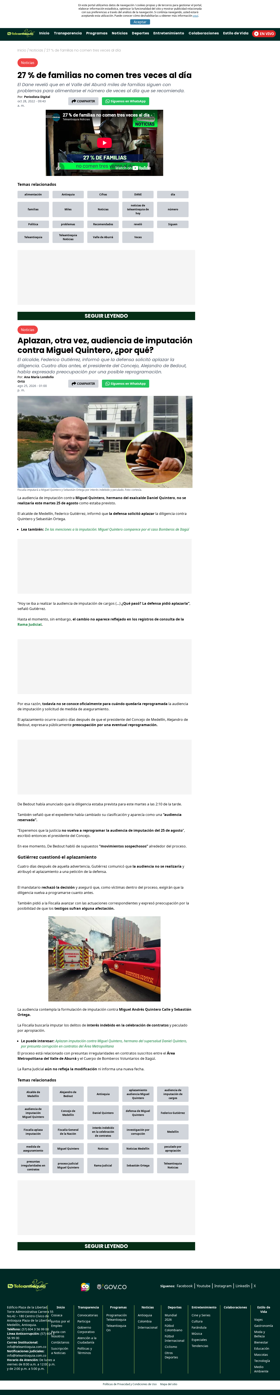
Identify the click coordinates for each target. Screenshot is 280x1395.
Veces (138, 237)
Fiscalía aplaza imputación (33, 1132)
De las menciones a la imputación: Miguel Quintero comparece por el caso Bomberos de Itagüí (117, 529)
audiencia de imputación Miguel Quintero (33, 1113)
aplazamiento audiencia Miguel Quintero (138, 1094)
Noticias (120, 33)
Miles (68, 209)
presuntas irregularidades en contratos (33, 1165)
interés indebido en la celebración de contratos (103, 1132)
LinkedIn (243, 1285)
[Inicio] (28, 1285)
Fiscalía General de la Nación (68, 1132)
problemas (68, 224)
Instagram (223, 1285)
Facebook (185, 1285)
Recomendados (103, 224)
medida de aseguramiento (33, 1148)
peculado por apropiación (172, 1148)
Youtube (203, 1285)
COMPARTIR (86, 101)
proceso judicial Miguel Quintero (68, 1165)
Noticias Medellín (137, 1148)
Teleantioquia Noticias (68, 237)
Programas (96, 33)
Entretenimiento (168, 33)
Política (33, 224)
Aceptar (140, 21)
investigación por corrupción (138, 1132)
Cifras (103, 194)
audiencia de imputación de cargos (172, 1094)
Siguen (172, 224)
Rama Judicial (30, 624)
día (173, 194)
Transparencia (68, 33)
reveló (138, 224)
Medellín (173, 1132)
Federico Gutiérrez (173, 1113)
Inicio (44, 33)
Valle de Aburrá (103, 237)
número (173, 209)
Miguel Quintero (68, 1148)
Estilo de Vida (235, 33)
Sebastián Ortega (138, 1165)
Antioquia (68, 194)
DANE (138, 194)
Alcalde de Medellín (33, 1094)
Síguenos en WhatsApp (128, 101)
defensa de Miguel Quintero (138, 1113)
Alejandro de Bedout (68, 1094)
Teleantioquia (33, 237)
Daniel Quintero (103, 1113)
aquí (195, 16)
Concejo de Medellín (68, 1113)
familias (33, 209)
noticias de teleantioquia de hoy (138, 209)
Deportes (140, 33)
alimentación (33, 194)
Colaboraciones (204, 33)
